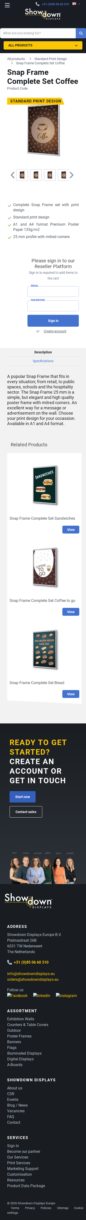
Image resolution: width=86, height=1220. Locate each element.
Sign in (13, 1146)
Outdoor (14, 1030)
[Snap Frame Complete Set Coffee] (22, 175)
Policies (46, 1208)
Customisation (19, 1174)
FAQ (10, 1116)
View (71, 530)
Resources (16, 1180)
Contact (13, 1122)
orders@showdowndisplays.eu (33, 979)
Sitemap (62, 1208)
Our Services (17, 1157)
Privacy (30, 1208)
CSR (10, 1094)
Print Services (18, 1163)
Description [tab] (43, 352)
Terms (15, 1208)
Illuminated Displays (24, 1053)
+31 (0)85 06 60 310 (55, 4)
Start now (22, 797)
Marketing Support (22, 1168)
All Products (20, 45)
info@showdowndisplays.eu (31, 973)
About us (14, 1088)
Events (12, 1099)
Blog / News (17, 1105)
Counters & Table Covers (27, 1024)
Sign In (53, 321)
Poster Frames (19, 1036)
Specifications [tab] (43, 361)
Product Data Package (26, 1186)
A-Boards (14, 1064)
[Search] (81, 33)
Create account (55, 331)
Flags (11, 1047)
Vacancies (16, 1111)
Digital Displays (20, 1059)
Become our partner (23, 1151)
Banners (14, 1042)
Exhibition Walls (20, 1019)
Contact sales (26, 812)
